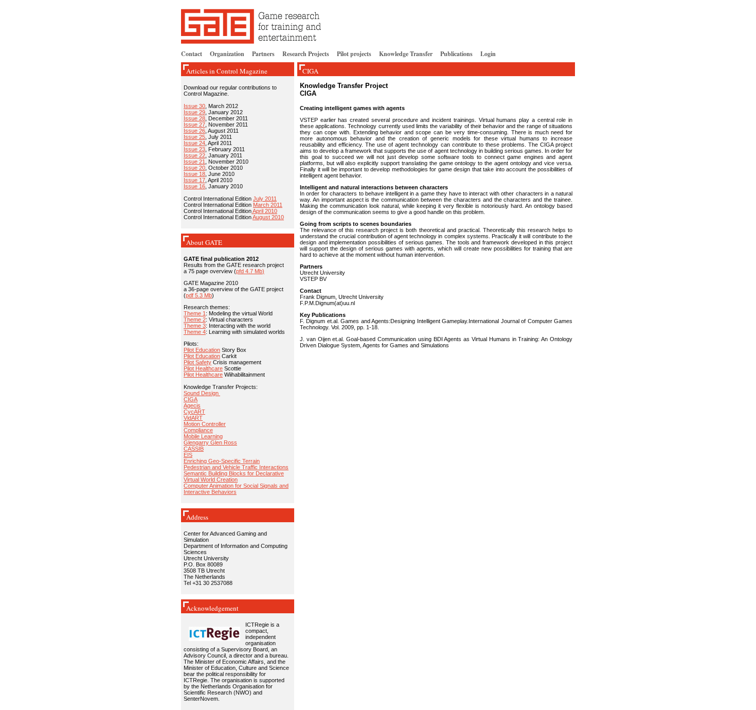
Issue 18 (194, 174)
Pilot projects (354, 53)
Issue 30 (194, 106)
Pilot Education (202, 350)
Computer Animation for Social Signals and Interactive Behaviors (236, 489)
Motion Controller (205, 424)
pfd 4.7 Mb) (250, 271)
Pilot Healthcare (203, 368)
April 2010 (264, 211)
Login (488, 53)
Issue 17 (194, 180)
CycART (194, 412)
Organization (227, 53)
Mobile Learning (203, 436)
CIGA (190, 399)
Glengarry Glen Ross (210, 442)
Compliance (198, 430)
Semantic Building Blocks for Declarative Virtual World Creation (234, 476)
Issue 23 (194, 149)
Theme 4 (195, 332)
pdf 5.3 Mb (199, 295)
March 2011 (267, 205)
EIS (188, 455)
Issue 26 (194, 131)
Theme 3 (195, 326)
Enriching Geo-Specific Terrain (222, 461)
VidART (193, 418)
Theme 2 (195, 319)
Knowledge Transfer (406, 53)
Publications (456, 53)
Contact (191, 53)
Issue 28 (194, 118)
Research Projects (305, 53)
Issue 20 (194, 168)
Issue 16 (194, 186)
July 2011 (265, 199)
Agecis (192, 405)
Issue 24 (194, 143)
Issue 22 (194, 155)
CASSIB (194, 449)
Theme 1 (195, 313)
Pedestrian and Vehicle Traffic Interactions (236, 467)
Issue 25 (194, 137)
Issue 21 (194, 161)
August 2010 (268, 217)
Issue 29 (194, 112)
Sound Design (202, 393)
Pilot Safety (197, 362)
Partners (263, 53)
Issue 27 (194, 124)
